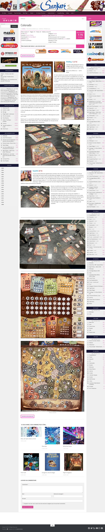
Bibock (90, 303)
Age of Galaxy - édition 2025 (95, 81)
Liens (72, 13)
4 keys (90, 381)
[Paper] (73, 462)
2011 (2, 200)
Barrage (4, 112)
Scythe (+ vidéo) (6, 110)
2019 (2, 183)
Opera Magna (5, 145)
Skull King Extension (93, 239)
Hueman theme (19, 529)
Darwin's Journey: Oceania (94, 96)
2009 (2, 204)
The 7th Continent (6, 116)
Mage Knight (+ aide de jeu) (8, 114)
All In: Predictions (92, 388)
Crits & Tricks (92, 190)
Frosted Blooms (92, 88)
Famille (23, 18)
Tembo (90, 70)
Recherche (3, 24)
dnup (90, 94)
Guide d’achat (51, 13)
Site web (24, 498)
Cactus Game (92, 241)
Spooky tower (92, 332)
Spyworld (91, 108)
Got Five (91, 297)
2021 (2, 178)
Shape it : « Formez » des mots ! (7, 73)
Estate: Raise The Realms (94, 198)
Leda (2, 75)
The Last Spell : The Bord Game (7, 76)
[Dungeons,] (52, 462)
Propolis (91, 328)
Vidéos (67, 13)
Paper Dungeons (67, 472)
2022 (25, 33)
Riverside (44, 446)
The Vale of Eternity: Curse (94, 181)
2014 (2, 193)
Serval (24, 28)
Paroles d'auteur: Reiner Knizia (9, 143)
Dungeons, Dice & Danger (48, 472)
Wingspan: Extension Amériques (96, 286)
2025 (2, 170)
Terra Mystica (6, 118)
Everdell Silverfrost (93, 159)
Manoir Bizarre (92, 235)
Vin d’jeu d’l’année (40, 13)
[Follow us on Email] (15, 20)
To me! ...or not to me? (93, 237)
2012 (2, 198)
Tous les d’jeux (17, 13)
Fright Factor (92, 127)
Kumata (91, 377)
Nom (23, 493)
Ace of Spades (6, 160)
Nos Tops (25, 13)
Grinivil (2, 78)
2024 (2, 172)
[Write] (73, 435)
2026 (2, 168)
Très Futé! (23, 472)
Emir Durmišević (32, 37)
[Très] (31, 462)
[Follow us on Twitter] (6, 20)
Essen (31, 13)
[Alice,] (31, 432)
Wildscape (5, 135)
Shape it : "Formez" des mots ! (95, 247)
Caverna (4, 123)
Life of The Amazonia (7, 137)
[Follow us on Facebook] (4, 20)
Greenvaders (92, 115)
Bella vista (91, 129)
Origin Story (91, 196)
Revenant (91, 161)
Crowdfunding (60, 13)
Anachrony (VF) (6, 108)
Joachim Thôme (29, 35)
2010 (2, 202)
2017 (2, 187)
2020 (2, 181)
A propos (10, 13)
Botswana (91, 243)
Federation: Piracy (93, 155)
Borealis (91, 117)
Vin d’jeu (4, 13)
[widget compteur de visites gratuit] (11, 66)
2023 (2, 174)
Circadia (91, 250)
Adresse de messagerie (59, 493)
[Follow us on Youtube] (11, 20)
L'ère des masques (93, 375)
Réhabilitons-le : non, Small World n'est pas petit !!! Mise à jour (9, 155)
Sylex (27, 38)
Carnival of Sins (6, 158)
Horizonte (91, 86)
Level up (91, 252)
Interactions (91, 344)
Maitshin (91, 185)
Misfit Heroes (92, 379)
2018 (2, 185)
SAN (90, 330)
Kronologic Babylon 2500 (94, 121)
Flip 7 (90, 245)
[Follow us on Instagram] (13, 20)
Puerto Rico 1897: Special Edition (96, 90)
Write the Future (67, 446)
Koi (90, 119)
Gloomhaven (5, 128)
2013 (2, 196)
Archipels (91, 386)
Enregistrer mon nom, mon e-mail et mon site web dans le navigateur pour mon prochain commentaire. (44, 503)
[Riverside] (52, 435)
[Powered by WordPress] (7, 529)
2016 (2, 189)
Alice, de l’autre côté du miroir (28, 438)
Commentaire (25, 484)
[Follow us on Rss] (9, 20)
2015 (2, 191)
